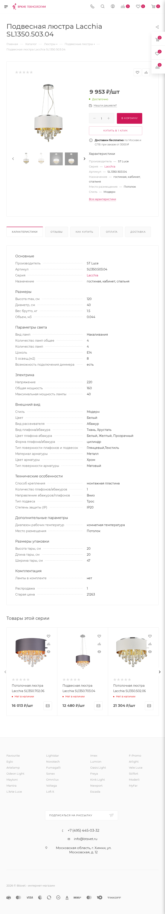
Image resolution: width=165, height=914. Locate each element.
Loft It (50, 791)
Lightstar (52, 755)
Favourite (13, 755)
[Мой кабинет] (113, 7)
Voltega (51, 785)
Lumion (95, 761)
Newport (96, 785)
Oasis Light (98, 767)
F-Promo (135, 755)
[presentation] (12, 159)
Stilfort (133, 773)
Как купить (84, 231)
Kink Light (97, 779)
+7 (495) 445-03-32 (83, 830)
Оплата (112, 231)
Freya (94, 773)
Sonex (50, 773)
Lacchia (109, 166)
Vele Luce (135, 767)
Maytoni (12, 779)
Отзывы (56, 231)
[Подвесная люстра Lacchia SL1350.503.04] (48, 115)
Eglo (9, 761)
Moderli (134, 779)
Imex (93, 755)
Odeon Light (15, 773)
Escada (95, 791)
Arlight (134, 761)
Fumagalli (53, 767)
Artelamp (13, 767)
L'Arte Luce (14, 791)
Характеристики (25, 231)
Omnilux (52, 779)
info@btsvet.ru (85, 839)
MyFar (133, 785)
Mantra (11, 785)
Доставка (137, 231)
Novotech (53, 761)
